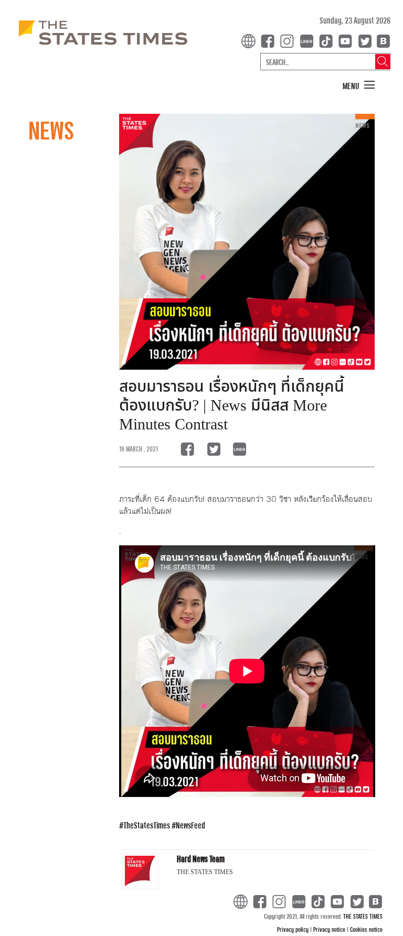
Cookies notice (366, 929)
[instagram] (289, 40)
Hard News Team (201, 858)
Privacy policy (293, 929)
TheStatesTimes (146, 825)
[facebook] (270, 40)
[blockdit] (381, 40)
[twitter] (365, 40)
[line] (308, 40)
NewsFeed (190, 825)
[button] (359, 85)
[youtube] (347, 40)
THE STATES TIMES (363, 916)
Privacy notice (330, 929)
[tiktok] (328, 40)
